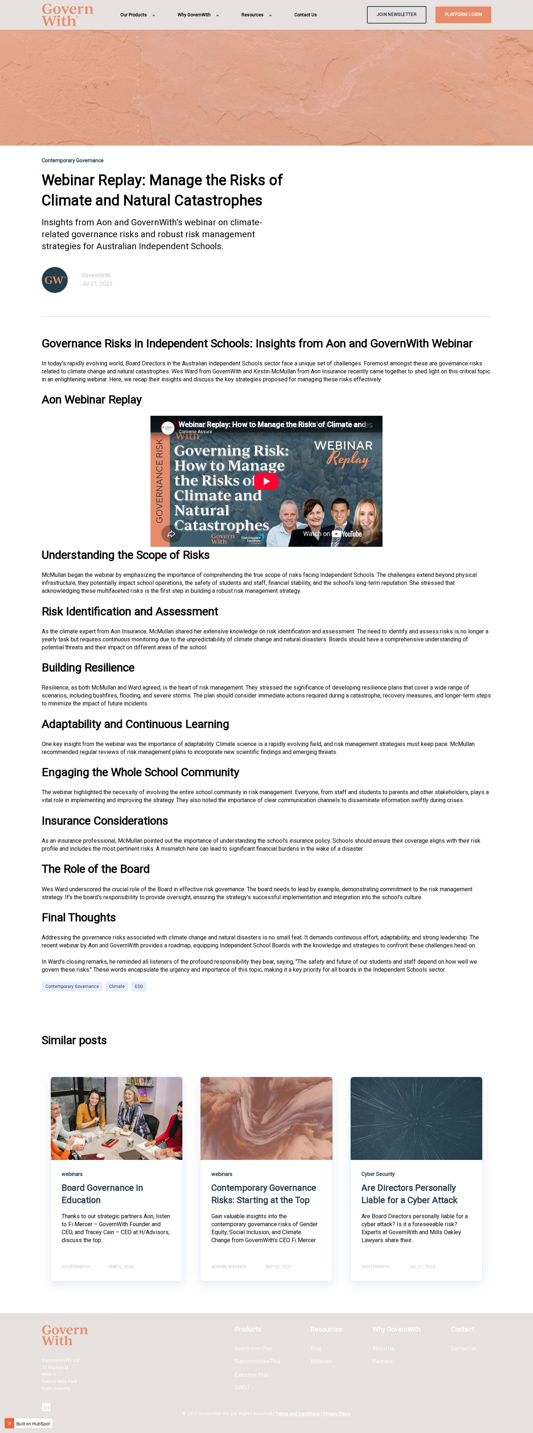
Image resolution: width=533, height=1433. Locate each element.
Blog (316, 1348)
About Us (383, 1348)
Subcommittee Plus (257, 1361)
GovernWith (96, 275)
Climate (117, 986)
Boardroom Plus (253, 1348)
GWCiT (242, 1388)
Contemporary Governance (72, 986)
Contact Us (463, 1348)
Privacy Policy (337, 1413)
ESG (139, 986)
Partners (383, 1361)
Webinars (321, 1361)
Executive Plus (251, 1375)
